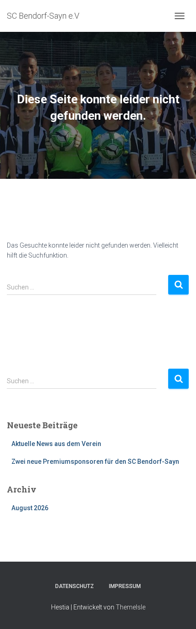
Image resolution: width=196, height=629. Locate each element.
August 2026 (29, 508)
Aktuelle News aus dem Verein (56, 443)
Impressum (125, 586)
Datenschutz (74, 586)
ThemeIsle (130, 607)
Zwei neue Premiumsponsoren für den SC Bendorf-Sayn (95, 461)
